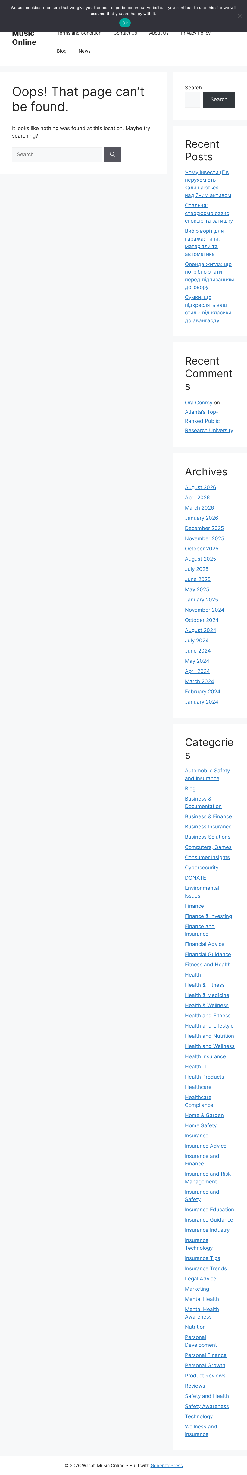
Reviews (195, 1386)
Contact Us (125, 33)
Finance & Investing (208, 916)
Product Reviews (205, 1376)
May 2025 (197, 589)
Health (193, 975)
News (85, 51)
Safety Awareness (207, 1406)
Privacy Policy (196, 33)
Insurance (196, 1136)
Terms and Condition (79, 33)
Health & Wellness (207, 1005)
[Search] (112, 154)
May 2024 (197, 661)
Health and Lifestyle (209, 1026)
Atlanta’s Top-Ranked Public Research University (209, 421)
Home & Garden (204, 1115)
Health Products (204, 1077)
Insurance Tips (202, 1258)
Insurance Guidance (209, 1220)
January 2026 (201, 518)
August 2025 (200, 559)
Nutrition (195, 1327)
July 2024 (197, 641)
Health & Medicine (207, 995)
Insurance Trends (206, 1268)
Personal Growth (205, 1365)
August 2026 (200, 487)
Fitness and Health (208, 965)
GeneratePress (167, 1465)
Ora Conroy (198, 403)
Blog (62, 51)
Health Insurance (205, 1056)
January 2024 (201, 702)
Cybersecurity (201, 868)
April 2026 (197, 498)
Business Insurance (208, 827)
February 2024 (202, 692)
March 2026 (199, 508)
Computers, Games (208, 847)
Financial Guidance (208, 954)
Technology (199, 1416)
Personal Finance (206, 1355)
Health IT (196, 1067)
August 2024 (200, 630)
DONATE (195, 878)
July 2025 (196, 569)
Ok (125, 22)
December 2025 (204, 528)
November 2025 (204, 538)
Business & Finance (208, 816)
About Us (159, 33)
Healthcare (198, 1087)
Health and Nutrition (209, 1036)
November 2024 (204, 610)
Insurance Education (209, 1210)
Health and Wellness (210, 1046)
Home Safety (201, 1125)
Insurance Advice (206, 1146)
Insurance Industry (207, 1230)
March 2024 (199, 681)
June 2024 (198, 651)
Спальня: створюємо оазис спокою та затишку (209, 213)
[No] (239, 16)
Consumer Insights (207, 857)
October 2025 (201, 549)
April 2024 (197, 671)
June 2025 (198, 579)
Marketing (197, 1289)
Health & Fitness (205, 985)
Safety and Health (207, 1396)
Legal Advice (200, 1279)
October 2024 (202, 620)
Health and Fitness (208, 1016)
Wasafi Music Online (25, 33)
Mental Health (202, 1299)
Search (193, 88)
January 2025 (201, 600)
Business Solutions (207, 837)
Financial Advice (204, 944)
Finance (194, 906)
